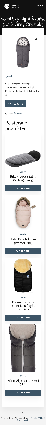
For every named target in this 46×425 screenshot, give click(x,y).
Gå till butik (15, 104)
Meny (40, 6)
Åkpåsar (18, 114)
